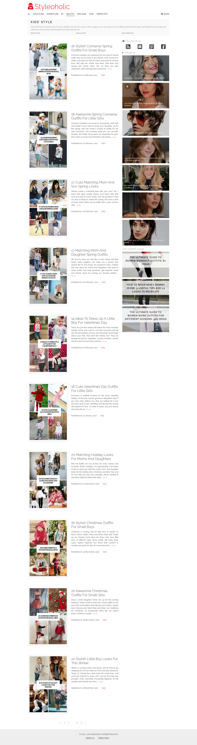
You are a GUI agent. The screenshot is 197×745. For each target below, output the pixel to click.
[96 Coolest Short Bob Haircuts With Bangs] (145, 95)
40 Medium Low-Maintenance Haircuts (144, 215)
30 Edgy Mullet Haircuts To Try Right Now (144, 242)
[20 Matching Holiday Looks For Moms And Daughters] (48, 507)
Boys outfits (35, 33)
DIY (62, 13)
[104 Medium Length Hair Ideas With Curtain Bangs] (145, 150)
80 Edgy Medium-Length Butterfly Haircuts (142, 187)
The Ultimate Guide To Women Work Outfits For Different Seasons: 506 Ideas (146, 315)
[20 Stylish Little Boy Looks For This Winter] (48, 712)
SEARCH (166, 13)
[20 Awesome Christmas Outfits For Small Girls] (48, 643)
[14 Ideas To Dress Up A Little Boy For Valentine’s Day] (48, 371)
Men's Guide (81, 13)
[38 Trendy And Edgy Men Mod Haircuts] (145, 123)
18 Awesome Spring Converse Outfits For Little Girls (94, 116)
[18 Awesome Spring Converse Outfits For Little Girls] (48, 167)
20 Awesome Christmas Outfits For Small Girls (89, 593)
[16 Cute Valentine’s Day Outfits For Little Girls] (48, 439)
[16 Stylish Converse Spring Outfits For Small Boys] (48, 99)
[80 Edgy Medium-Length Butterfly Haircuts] (145, 178)
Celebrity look (52, 13)
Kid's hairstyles (127, 33)
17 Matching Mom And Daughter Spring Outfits (89, 252)
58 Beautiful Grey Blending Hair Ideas (145, 78)
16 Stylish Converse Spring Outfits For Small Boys (91, 48)
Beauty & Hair (38, 13)
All (29, 13)
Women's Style (102, 13)
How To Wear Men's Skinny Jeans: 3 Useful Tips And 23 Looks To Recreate (145, 288)
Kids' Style (70, 13)
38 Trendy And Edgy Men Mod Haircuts (144, 133)
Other (91, 13)
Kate (103, 75)
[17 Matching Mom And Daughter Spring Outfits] (48, 303)
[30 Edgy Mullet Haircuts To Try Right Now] (145, 232)
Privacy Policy (103, 738)
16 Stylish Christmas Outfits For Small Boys (92, 525)
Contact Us (90, 738)
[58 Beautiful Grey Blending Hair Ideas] (145, 68)
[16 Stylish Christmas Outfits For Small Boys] (48, 575)
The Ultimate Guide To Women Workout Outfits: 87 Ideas (146, 261)
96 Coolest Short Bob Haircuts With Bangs (144, 105)
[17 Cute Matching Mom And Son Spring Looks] (48, 235)
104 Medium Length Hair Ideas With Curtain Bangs (142, 159)
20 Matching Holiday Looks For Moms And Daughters (92, 457)
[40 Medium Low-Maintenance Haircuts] (145, 205)
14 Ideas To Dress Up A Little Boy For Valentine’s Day (93, 320)
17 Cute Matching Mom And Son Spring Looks (92, 184)
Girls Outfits (81, 33)
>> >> (110, 69)
